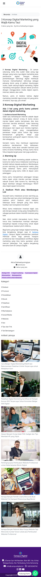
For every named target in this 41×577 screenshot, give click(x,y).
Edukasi (5, 287)
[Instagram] (18, 569)
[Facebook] (20, 569)
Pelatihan (5, 303)
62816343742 (33, 566)
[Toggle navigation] (4, 3)
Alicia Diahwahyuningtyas (20, 262)
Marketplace (7, 311)
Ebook (4, 299)
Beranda (7, 14)
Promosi (5, 291)
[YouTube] (23, 569)
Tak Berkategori (8, 331)
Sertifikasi (6, 307)
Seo (3, 323)
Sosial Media (7, 315)
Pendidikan (6, 295)
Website (5, 319)
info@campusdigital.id (15, 566)
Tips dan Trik (7, 327)
